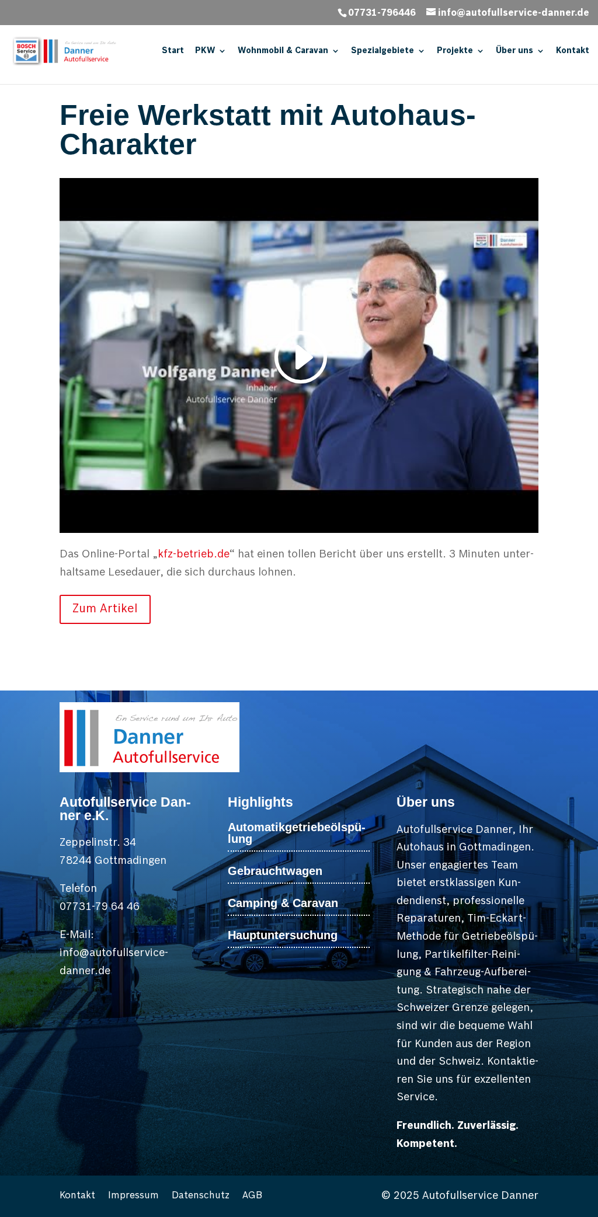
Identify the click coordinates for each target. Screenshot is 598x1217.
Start (173, 51)
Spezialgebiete (382, 51)
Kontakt (572, 51)
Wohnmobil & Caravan (283, 51)
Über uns (514, 51)
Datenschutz (201, 1196)
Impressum (133, 1196)
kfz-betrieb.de (194, 554)
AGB (252, 1196)
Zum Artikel (105, 609)
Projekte (455, 51)
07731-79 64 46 (100, 907)
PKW (205, 51)
